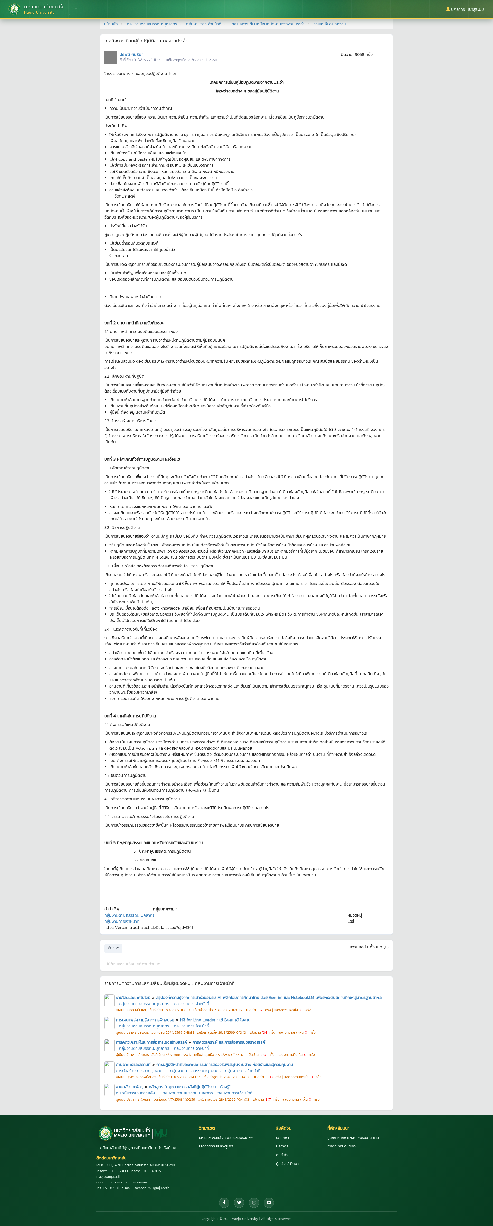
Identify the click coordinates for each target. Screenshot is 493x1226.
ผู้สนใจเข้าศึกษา (287, 1163)
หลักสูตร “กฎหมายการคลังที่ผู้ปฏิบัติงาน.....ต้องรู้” (190, 1087)
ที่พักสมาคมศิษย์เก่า (341, 1146)
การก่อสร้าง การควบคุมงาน (139, 1070)
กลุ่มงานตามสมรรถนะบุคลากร (152, 24)
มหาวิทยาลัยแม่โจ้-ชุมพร (216, 1146)
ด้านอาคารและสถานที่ (133, 1064)
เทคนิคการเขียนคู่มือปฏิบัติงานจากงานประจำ (267, 24)
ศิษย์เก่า (282, 1155)
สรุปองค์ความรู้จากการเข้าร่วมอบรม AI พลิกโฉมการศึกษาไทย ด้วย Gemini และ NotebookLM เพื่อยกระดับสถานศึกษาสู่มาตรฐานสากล (269, 997)
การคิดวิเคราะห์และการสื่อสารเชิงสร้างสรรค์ (151, 1042)
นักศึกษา (282, 1137)
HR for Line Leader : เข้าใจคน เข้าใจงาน (215, 1020)
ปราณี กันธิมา (131, 54)
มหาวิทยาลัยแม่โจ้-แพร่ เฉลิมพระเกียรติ (227, 1137)
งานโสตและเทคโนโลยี (133, 997)
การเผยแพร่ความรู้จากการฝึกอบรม (145, 1020)
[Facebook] (224, 1203)
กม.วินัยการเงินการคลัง (135, 1093)
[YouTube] (269, 1203)
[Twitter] (239, 1203)
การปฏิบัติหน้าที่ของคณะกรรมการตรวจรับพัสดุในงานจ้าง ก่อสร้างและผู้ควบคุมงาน (224, 1064)
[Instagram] (254, 1203)
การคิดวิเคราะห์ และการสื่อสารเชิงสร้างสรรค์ (229, 1042)
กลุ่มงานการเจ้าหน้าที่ (203, 24)
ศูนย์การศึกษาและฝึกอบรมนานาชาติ (353, 1137)
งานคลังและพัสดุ (129, 1087)
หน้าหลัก (111, 24)
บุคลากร (282, 1146)
